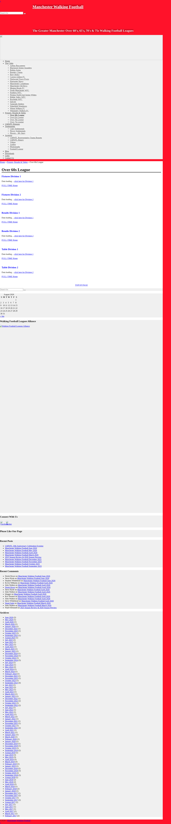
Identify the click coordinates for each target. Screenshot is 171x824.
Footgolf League (16, 149)
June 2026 (9, 617)
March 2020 (10, 737)
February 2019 (11, 764)
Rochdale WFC (16, 99)
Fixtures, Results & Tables (15, 113)
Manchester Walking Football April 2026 (21, 553)
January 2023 (10, 696)
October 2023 (10, 680)
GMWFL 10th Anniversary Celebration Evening (24, 546)
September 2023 (11, 683)
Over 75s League (17, 122)
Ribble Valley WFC (18, 97)
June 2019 (9, 755)
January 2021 (10, 735)
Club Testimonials (17, 129)
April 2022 (9, 714)
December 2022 (11, 699)
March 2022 (10, 717)
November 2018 (11, 771)
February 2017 (11, 816)
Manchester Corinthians (19, 84)
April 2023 (9, 692)
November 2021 (11, 723)
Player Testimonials (17, 131)
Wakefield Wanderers (18, 106)
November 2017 (11, 795)
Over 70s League (17, 120)
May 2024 (9, 667)
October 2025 (10, 633)
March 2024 (10, 671)
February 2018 (11, 789)
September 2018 (11, 775)
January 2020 (10, 741)
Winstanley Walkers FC (19, 111)
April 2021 (9, 730)
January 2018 (10, 791)
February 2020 (11, 739)
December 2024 (11, 653)
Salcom (13, 102)
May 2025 (9, 644)
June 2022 (9, 710)
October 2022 (10, 703)
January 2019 (10, 766)
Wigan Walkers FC (17, 108)
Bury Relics (14, 75)
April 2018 (9, 784)
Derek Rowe (10, 587)
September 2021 (11, 728)
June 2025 (9, 642)
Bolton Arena (15, 70)
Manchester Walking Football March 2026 (21, 555)
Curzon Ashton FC (17, 77)
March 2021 (10, 732)
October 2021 (10, 726)
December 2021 (11, 721)
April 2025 (9, 647)
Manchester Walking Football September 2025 (23, 566)
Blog (7, 151)
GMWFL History (17, 140)
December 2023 (11, 676)
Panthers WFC (16, 93)
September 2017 (11, 800)
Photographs (15, 147)
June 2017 (9, 807)
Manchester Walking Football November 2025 (23, 562)
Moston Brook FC (17, 88)
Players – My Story (17, 133)
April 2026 (9, 622)
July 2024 (9, 662)
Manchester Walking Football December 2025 (23, 559)
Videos (13, 142)
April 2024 (9, 669)
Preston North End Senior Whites (23, 95)
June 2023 (9, 687)
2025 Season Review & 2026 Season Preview (23, 557)
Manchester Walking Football (58, 7)
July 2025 (9, 640)
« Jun (2, 316)
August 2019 (10, 753)
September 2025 (11, 635)
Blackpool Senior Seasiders (21, 68)
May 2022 (9, 712)
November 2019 (11, 746)
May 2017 (9, 809)
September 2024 (11, 660)
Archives (8, 135)
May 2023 (9, 690)
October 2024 (10, 658)
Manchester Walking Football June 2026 (21, 548)
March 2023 (10, 694)
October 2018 (10, 773)
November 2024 (11, 656)
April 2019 (9, 759)
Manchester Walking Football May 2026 (21, 550)
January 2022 (10, 719)
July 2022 (9, 708)
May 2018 (9, 782)
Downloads (9, 153)
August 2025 (10, 638)
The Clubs (9, 63)
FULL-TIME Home (10, 185)
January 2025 (10, 651)
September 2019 (11, 750)
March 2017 (10, 813)
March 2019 (10, 762)
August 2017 (10, 802)
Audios (13, 144)
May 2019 (9, 757)
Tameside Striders (17, 104)
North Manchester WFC (19, 90)
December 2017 (11, 793)
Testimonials (10, 126)
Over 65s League (17, 117)
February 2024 (11, 674)
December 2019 (11, 744)
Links (7, 156)
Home (7, 61)
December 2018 (11, 768)
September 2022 (11, 705)
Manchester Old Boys (18, 86)
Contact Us (9, 158)
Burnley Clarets (16, 72)
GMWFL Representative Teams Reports (26, 138)
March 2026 (10, 624)
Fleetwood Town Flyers (19, 79)
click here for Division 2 (23, 199)
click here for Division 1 (23, 181)
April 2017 (9, 811)
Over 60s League (17, 115)
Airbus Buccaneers (17, 65)
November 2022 (11, 701)
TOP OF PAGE (81, 285)
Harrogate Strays (16, 81)
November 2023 (11, 678)
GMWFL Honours (12, 124)
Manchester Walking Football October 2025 (22, 564)
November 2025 (11, 631)
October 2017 (10, 798)
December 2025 (11, 629)
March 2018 (10, 786)
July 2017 (9, 804)
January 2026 (10, 626)
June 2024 (9, 665)
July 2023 (9, 685)
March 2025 (10, 649)
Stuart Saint (9, 603)
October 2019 (10, 748)
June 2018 (9, 780)
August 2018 (10, 777)
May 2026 (9, 620)
